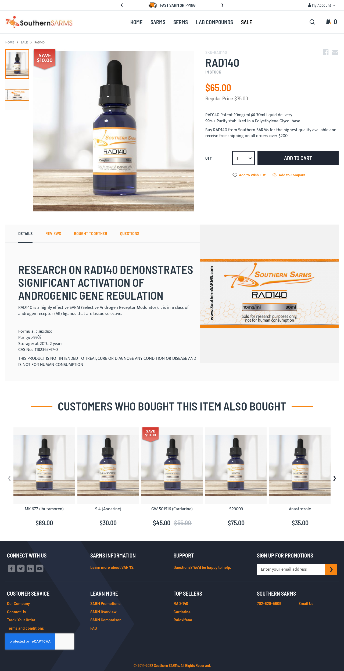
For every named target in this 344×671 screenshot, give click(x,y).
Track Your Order (21, 619)
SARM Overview (103, 611)
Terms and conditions (25, 627)
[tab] (25, 234)
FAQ (93, 627)
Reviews (53, 233)
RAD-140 (181, 603)
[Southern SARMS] (39, 22)
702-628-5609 (269, 603)
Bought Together (90, 233)
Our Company (18, 603)
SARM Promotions (105, 603)
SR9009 (236, 509)
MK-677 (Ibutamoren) (44, 509)
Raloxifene (183, 619)
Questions (129, 233)
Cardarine (182, 611)
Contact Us (16, 611)
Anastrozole (300, 509)
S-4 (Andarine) (108, 509)
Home (9, 42)
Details (25, 233)
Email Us (306, 603)
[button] (321, 5)
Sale (24, 42)
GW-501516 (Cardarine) (172, 509)
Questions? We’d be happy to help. (202, 567)
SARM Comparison (105, 619)
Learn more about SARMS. (112, 567)
